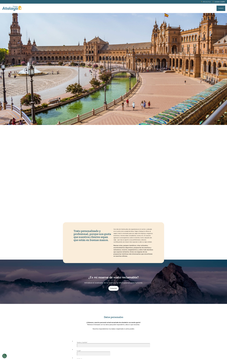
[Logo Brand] (12, 8)
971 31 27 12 (207, 2)
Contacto (220, 8)
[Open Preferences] (4, 356)
